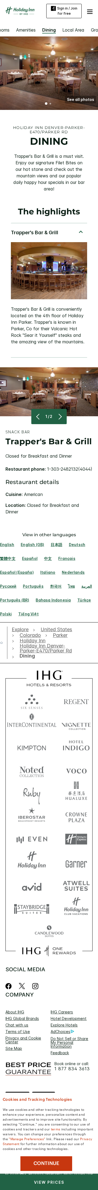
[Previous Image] (38, 416)
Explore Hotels (64, 1025)
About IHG (14, 1012)
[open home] (3, 642)
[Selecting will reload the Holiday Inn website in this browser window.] (31, 862)
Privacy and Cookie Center (23, 1040)
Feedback (60, 1052)
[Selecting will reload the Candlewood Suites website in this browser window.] (49, 931)
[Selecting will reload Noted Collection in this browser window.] (31, 769)
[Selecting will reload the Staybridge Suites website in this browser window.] (31, 908)
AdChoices (60, 1031)
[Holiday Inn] (20, 11)
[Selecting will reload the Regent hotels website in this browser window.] (76, 700)
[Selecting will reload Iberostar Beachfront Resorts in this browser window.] (31, 816)
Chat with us (16, 1025)
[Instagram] (35, 986)
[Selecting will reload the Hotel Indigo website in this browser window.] (76, 746)
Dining (49, 30)
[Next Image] (59, 416)
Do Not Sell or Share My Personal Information (69, 1042)
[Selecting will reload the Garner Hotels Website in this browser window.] (76, 862)
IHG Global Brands (22, 1018)
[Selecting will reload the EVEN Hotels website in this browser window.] (31, 839)
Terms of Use (17, 1031)
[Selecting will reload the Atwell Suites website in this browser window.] (76, 885)
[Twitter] (22, 986)
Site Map (13, 1048)
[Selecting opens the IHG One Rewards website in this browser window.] (49, 950)
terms (55, 1128)
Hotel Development (69, 1018)
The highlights (49, 212)
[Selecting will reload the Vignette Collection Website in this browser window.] (76, 723)
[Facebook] (9, 986)
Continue (46, 1163)
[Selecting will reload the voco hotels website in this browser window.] (76, 769)
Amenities (26, 30)
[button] (90, 11)
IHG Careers (62, 1012)
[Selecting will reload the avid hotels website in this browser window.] (31, 885)
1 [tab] (46, 104)
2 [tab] (50, 104)
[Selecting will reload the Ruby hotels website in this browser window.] (31, 792)
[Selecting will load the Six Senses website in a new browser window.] (31, 700)
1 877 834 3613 (72, 1068)
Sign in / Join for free (67, 11)
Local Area (73, 30)
